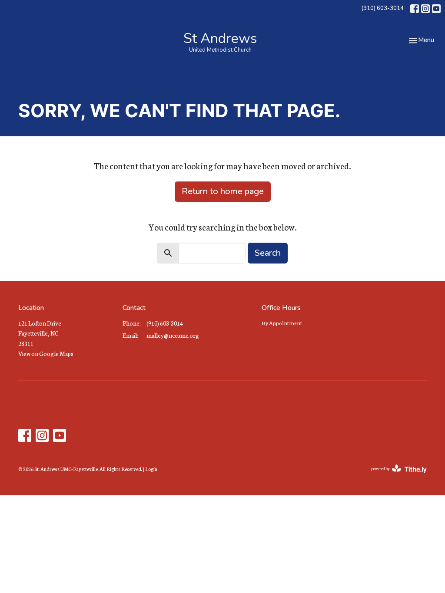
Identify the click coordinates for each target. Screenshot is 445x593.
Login (151, 468)
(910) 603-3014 (382, 8)
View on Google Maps (45, 353)
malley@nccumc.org (172, 335)
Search (268, 253)
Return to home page (223, 191)
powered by (393, 476)
